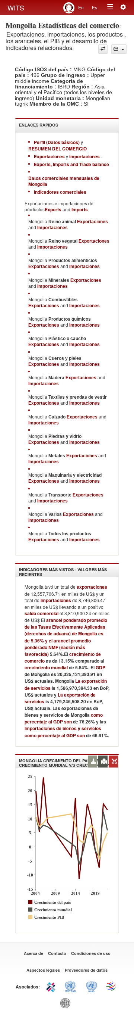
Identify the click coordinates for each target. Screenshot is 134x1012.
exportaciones (92, 586)
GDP (100, 667)
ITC (52, 985)
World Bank (67, 1002)
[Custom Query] (103, 49)
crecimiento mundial (46, 667)
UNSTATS (91, 985)
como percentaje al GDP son (64, 718)
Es (94, 7)
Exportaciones (92, 221)
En (81, 7)
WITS (15, 7)
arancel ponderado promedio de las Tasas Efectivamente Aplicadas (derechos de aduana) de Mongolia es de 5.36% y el (66, 630)
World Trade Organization (111, 985)
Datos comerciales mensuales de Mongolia (63, 181)
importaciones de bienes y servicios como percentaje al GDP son (63, 731)
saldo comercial (41, 613)
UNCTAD (71, 985)
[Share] (119, 49)
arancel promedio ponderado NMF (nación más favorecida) (58, 647)
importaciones (56, 600)
